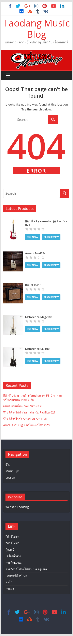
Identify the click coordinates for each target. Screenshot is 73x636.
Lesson (10, 477)
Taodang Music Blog (36, 28)
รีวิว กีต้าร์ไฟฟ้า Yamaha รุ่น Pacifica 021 (29, 412)
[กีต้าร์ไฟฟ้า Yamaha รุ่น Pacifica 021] (13, 222)
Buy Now (32, 237)
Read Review (51, 237)
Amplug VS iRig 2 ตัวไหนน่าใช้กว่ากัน (26, 425)
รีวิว (7, 464)
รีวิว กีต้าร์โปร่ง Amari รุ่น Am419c (25, 419)
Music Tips (12, 471)
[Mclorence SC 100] (13, 349)
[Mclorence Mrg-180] (13, 317)
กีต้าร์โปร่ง (12, 536)
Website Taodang (17, 507)
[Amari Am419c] (13, 254)
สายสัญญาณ (13, 562)
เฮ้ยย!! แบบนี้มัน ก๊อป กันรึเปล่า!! (22, 406)
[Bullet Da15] (13, 285)
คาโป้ (8, 582)
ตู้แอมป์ (9, 549)
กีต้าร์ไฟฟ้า (12, 543)
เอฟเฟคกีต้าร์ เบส (16, 576)
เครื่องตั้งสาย (13, 556)
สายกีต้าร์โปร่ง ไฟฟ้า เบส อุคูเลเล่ (26, 569)
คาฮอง (9, 589)
